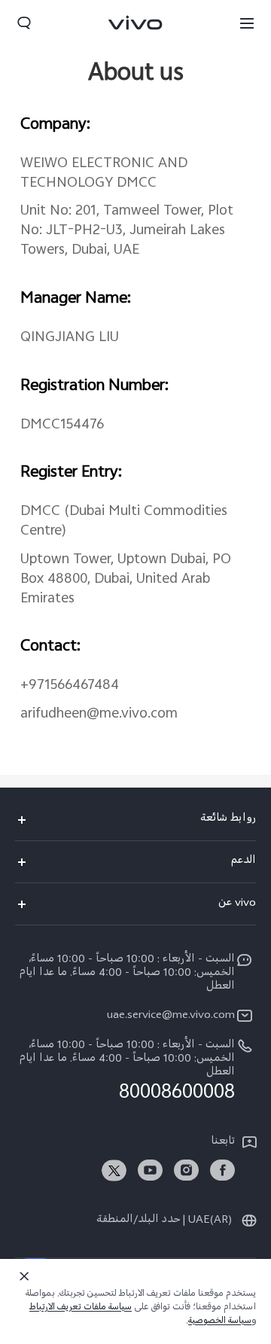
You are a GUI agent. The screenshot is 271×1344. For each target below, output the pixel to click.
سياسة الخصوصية (219, 1322)
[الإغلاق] (24, 1276)
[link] (222, 1170)
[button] (246, 22)
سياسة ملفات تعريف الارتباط (80, 1308)
